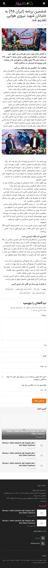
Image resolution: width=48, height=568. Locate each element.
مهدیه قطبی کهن (25, 293)
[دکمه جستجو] (4, 3)
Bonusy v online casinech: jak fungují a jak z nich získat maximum (26, 432)
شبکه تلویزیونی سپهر (39, 293)
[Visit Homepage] (24, 3)
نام (44, 345)
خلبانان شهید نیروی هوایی (23, 289)
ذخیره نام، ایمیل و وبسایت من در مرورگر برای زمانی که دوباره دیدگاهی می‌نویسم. (26, 378)
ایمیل (43, 356)
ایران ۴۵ (36, 289)
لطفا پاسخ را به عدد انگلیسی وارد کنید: (33, 385)
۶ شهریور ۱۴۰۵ (39, 437)
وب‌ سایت (43, 366)
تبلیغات (44, 556)
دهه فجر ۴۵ (9, 289)
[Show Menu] (44, 3)
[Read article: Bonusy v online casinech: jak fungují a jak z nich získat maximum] (41, 445)
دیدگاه (43, 315)
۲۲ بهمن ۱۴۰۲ (41, 25)
